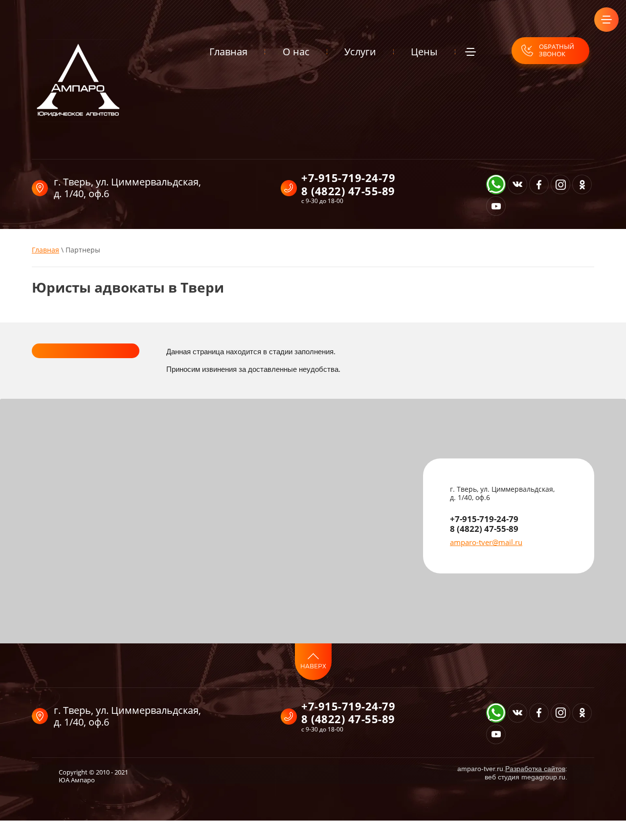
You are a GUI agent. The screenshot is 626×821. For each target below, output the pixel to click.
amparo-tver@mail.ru (486, 542)
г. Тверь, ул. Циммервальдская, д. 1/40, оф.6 (127, 187)
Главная (45, 249)
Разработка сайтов (535, 769)
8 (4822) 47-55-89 (348, 190)
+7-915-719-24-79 (348, 177)
